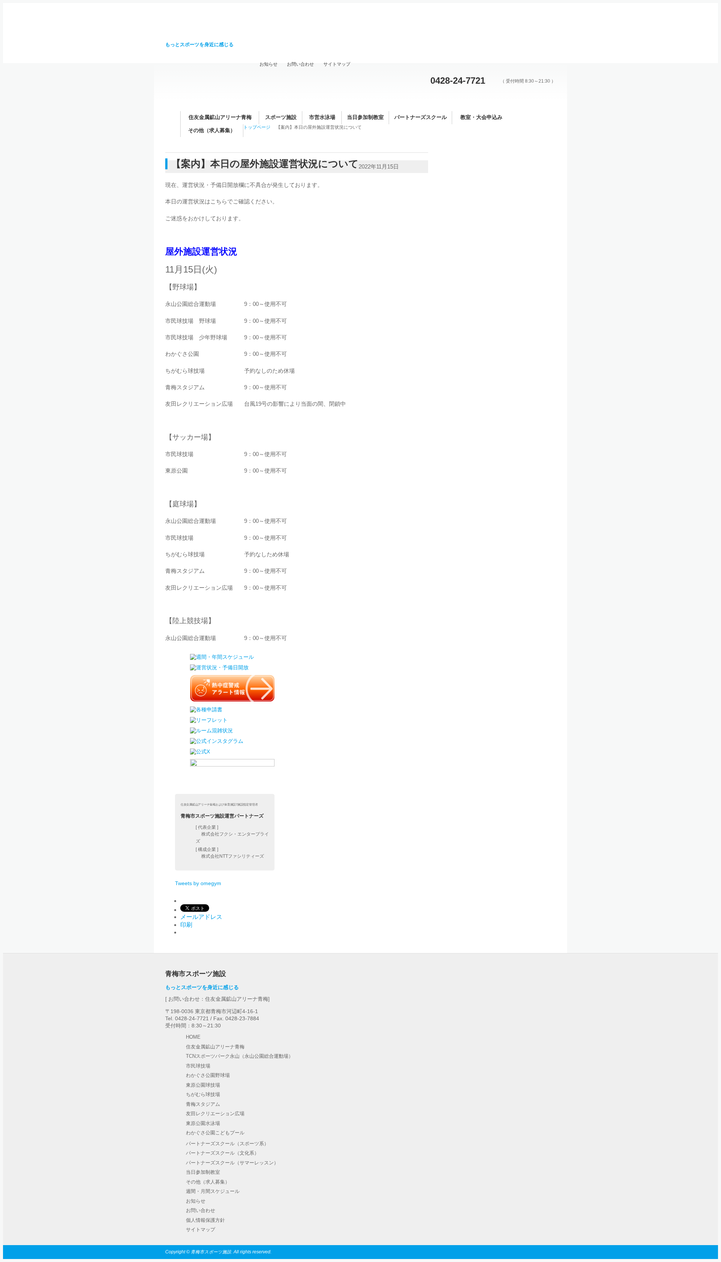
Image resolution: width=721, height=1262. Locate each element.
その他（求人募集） (211, 130)
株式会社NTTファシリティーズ (232, 856)
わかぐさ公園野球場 (208, 1075)
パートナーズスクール (420, 117)
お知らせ (268, 64)
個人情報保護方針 (205, 1220)
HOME (193, 1037)
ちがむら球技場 (203, 1094)
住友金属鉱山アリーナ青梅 (220, 117)
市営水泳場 (322, 117)
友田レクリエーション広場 (215, 1113)
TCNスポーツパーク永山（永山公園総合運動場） (239, 1056)
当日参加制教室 (365, 117)
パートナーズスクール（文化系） (222, 1153)
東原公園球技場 (203, 1085)
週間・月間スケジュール (213, 1191)
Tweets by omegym (198, 883)
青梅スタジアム (203, 1104)
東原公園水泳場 (203, 1123)
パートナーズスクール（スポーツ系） (227, 1143)
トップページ (256, 127)
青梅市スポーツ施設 (216, 26)
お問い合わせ (300, 64)
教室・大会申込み (481, 117)
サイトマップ (336, 64)
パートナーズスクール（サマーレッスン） (232, 1163)
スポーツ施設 (281, 117)
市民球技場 (198, 1066)
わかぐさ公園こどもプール (215, 1132)
